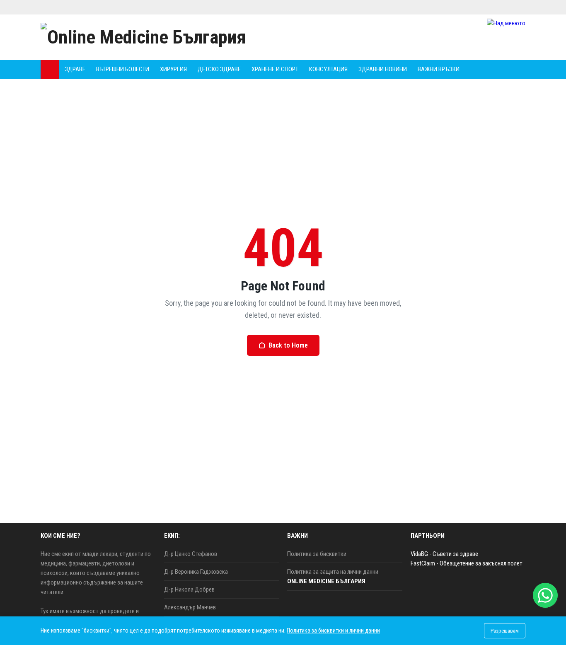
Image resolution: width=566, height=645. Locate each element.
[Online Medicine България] (143, 37)
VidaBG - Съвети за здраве (444, 554)
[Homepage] (50, 69)
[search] (495, 69)
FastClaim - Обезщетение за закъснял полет (466, 563)
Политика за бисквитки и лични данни (333, 630)
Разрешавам (505, 631)
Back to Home (288, 345)
